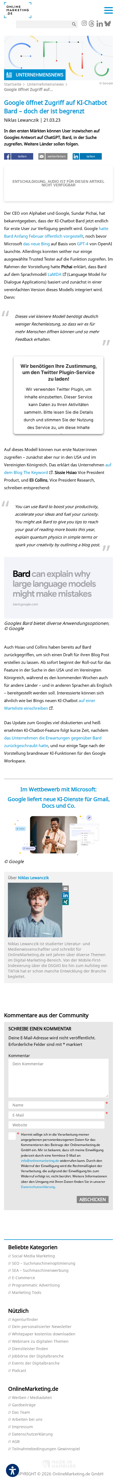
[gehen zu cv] (65, 902)
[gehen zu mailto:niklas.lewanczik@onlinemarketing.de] (65, 888)
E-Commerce (23, 1278)
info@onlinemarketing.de (40, 1160)
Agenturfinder (25, 1319)
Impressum (22, 1427)
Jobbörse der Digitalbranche (38, 1356)
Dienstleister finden (30, 1349)
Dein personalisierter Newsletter (42, 1326)
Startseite (12, 84)
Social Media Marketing (33, 1256)
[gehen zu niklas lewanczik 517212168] (65, 895)
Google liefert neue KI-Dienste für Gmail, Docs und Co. (59, 802)
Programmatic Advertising (36, 1285)
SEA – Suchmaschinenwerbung (40, 1270)
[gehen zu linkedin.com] (100, 25)
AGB (16, 1441)
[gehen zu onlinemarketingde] (84, 24)
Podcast (19, 1370)
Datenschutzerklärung (38, 1186)
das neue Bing (36, 243)
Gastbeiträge (24, 1405)
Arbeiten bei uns (27, 1419)
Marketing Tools (26, 1292)
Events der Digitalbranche (36, 1363)
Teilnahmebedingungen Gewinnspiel (46, 1449)
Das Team (21, 1412)
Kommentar (19, 1056)
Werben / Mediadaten (32, 1397)
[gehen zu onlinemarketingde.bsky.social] (107, 25)
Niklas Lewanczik (33, 877)
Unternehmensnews (45, 84)
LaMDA (54, 274)
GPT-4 (82, 243)
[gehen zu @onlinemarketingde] (91, 25)
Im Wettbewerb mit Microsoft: (58, 789)
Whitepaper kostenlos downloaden (43, 1334)
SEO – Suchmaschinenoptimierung (43, 1263)
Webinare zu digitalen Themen (40, 1341)
